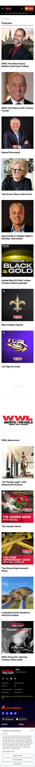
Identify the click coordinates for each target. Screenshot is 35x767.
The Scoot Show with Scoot (16, 194)
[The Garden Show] (17, 506)
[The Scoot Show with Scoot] (17, 174)
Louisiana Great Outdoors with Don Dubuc (15, 614)
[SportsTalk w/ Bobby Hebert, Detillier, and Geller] (17, 216)
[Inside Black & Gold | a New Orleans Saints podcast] (17, 260)
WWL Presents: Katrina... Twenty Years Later (15, 658)
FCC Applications (18, 689)
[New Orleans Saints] (17, 305)
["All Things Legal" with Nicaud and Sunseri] (17, 462)
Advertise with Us (18, 692)
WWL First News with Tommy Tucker (17, 109)
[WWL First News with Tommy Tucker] (17, 88)
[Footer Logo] (17, 708)
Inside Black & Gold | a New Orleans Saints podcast (16, 281)
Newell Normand (10, 152)
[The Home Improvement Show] (17, 548)
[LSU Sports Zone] (17, 347)
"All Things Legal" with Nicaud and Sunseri (13, 483)
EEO (15, 686)
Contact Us (4, 686)
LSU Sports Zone (10, 366)
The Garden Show (11, 526)
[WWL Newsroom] (17, 420)
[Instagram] (15, 678)
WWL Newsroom (10, 440)
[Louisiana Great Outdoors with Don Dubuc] (17, 593)
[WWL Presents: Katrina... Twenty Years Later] (17, 637)
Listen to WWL (4, 683)
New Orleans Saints (12, 324)
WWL (2, 19)
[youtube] (11, 678)
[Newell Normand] (17, 132)
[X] (7, 678)
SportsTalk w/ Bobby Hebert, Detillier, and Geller (17, 237)
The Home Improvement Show (14, 569)
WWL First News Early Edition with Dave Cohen (15, 65)
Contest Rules (4, 692)
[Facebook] (2, 678)
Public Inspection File (6, 689)
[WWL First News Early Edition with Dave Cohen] (17, 44)
